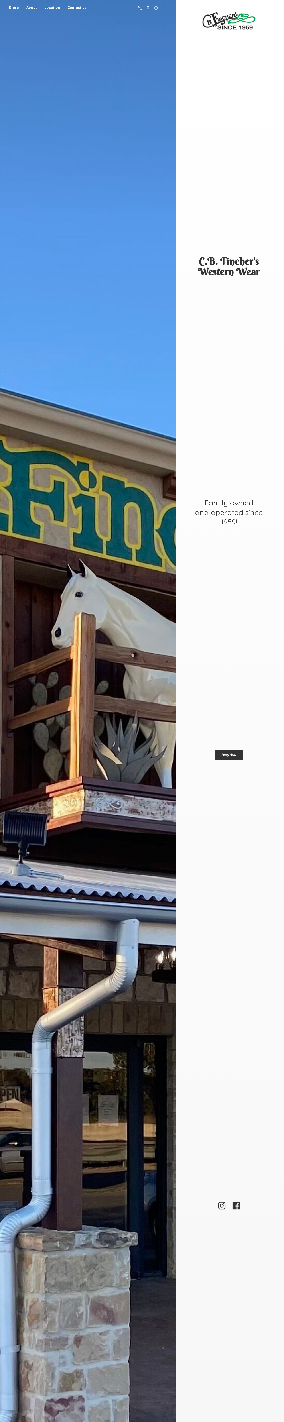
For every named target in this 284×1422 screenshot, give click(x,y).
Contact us (76, 7)
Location (52, 7)
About (31, 7)
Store (14, 7)
